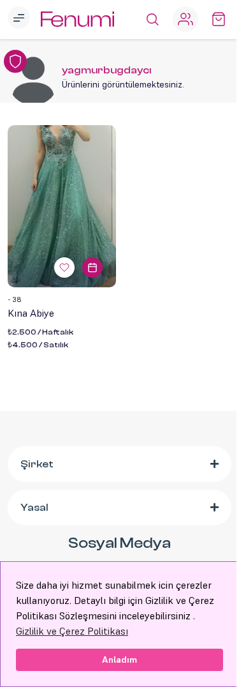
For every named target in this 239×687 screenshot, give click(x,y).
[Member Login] (185, 19)
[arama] (152, 19)
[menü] (20, 19)
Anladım (119, 659)
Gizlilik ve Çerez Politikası (72, 630)
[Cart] (218, 19)
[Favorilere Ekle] (64, 267)
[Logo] (77, 19)
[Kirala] (92, 267)
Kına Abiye (31, 312)
